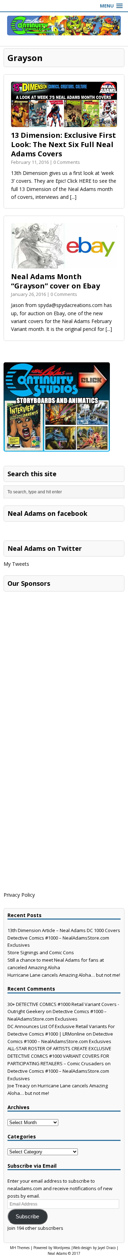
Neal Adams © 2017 (64, 1253)
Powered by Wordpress (51, 1247)
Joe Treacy (18, 1085)
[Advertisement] (57, 639)
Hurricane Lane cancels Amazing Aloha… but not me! (63, 975)
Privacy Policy (19, 894)
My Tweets (16, 563)
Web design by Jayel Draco (94, 1247)
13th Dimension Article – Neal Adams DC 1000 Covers (63, 930)
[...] (73, 196)
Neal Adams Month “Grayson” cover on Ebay (55, 281)
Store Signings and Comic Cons (40, 952)
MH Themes (20, 1247)
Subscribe (27, 1216)
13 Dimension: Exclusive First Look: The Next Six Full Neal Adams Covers (63, 144)
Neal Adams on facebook (47, 513)
